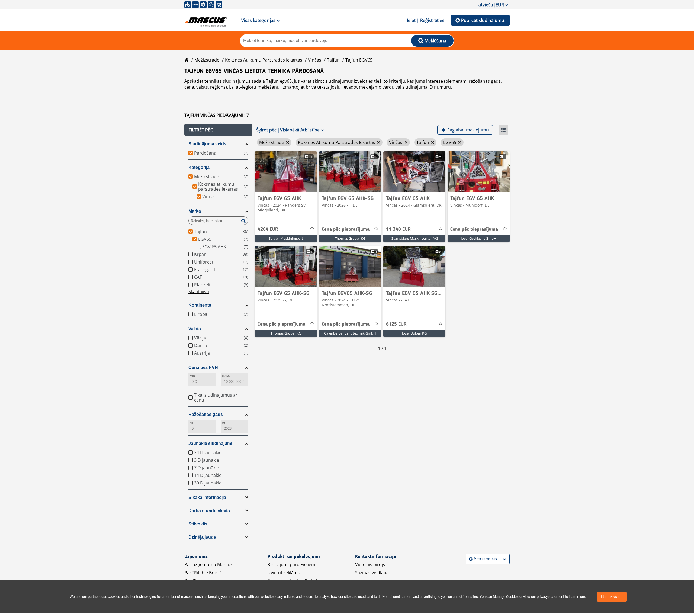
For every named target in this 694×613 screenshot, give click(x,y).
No (191, 422)
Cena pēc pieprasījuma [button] (346, 229)
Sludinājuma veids (207, 144)
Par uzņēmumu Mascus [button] (208, 564)
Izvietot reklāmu (284, 573)
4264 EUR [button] (268, 229)
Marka (194, 211)
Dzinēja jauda (202, 537)
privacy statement (550, 597)
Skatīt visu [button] (198, 291)
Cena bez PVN (203, 367)
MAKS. (226, 375)
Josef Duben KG (414, 333)
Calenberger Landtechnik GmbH (350, 333)
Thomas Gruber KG (350, 238)
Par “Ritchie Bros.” (202, 573)
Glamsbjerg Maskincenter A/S (414, 238)
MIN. (193, 375)
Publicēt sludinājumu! (483, 20)
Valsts (194, 328)
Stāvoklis (197, 524)
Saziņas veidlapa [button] (372, 573)
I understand (612, 597)
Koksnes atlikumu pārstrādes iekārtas (263, 60)
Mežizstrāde (206, 60)
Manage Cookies (506, 597)
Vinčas (314, 60)
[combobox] (469, 559)
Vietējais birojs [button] (370, 564)
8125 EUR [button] (396, 324)
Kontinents (199, 305)
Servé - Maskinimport (286, 238)
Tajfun (333, 60)
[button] (218, 130)
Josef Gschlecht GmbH (478, 238)
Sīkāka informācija (207, 497)
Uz (223, 422)
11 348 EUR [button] (398, 229)
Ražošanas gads (205, 414)
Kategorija (199, 167)
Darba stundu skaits (209, 510)
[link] (286, 171)
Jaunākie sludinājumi (210, 443)
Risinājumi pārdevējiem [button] (291, 564)
